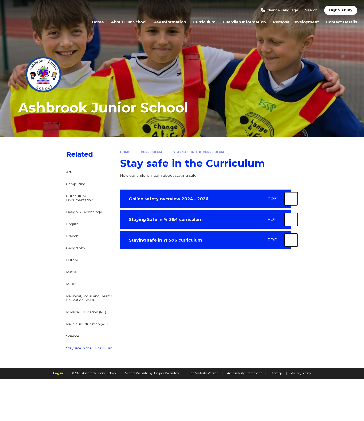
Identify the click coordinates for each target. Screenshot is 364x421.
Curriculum (151, 152)
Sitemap (276, 373)
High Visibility (340, 10)
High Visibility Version (202, 373)
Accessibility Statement (244, 373)
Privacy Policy (301, 373)
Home (125, 152)
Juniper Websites (166, 373)
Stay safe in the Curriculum (198, 152)
